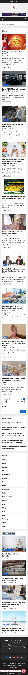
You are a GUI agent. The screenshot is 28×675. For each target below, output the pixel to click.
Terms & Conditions (10, 665)
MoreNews (10, 673)
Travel (3, 526)
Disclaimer (20, 665)
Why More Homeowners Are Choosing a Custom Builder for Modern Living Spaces (14, 368)
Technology (6, 302)
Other (5, 47)
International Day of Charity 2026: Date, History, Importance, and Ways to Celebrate (13, 435)
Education (4, 478)
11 (8, 401)
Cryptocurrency (6, 474)
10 (5, 401)
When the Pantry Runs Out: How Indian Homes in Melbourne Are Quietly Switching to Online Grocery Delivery (14, 149)
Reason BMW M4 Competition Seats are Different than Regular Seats (14, 79)
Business (6, 85)
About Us (5, 663)
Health (5, 337)
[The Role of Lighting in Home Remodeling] (14, 544)
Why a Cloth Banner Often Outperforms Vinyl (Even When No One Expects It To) (14, 186)
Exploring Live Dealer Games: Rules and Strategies (14, 42)
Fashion (4, 482)
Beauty (4, 463)
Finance (4, 485)
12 (11, 401)
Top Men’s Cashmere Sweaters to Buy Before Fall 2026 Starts (12, 579)
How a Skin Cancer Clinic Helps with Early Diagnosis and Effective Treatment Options (14, 331)
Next (22, 401)
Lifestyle (6, 227)
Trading (4, 523)
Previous (6, 399)
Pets (3, 515)
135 (18, 401)
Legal (3, 504)
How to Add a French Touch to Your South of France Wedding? (14, 222)
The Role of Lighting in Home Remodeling (12, 423)
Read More (7, 68)
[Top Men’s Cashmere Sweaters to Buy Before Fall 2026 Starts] (14, 568)
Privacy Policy (21, 663)
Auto (3, 460)
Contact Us (12, 663)
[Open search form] (25, 18)
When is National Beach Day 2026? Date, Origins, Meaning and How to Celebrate (12, 441)
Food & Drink (5, 489)
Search (4, 407)
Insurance (4, 500)
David (5, 56)
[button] (2, 19)
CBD (3, 471)
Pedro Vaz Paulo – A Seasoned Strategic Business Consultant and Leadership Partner (14, 259)
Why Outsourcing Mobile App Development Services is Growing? (14, 296)
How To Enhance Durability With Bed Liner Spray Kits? (14, 114)
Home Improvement (8, 374)
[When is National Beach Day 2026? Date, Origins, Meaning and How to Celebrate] (14, 619)
